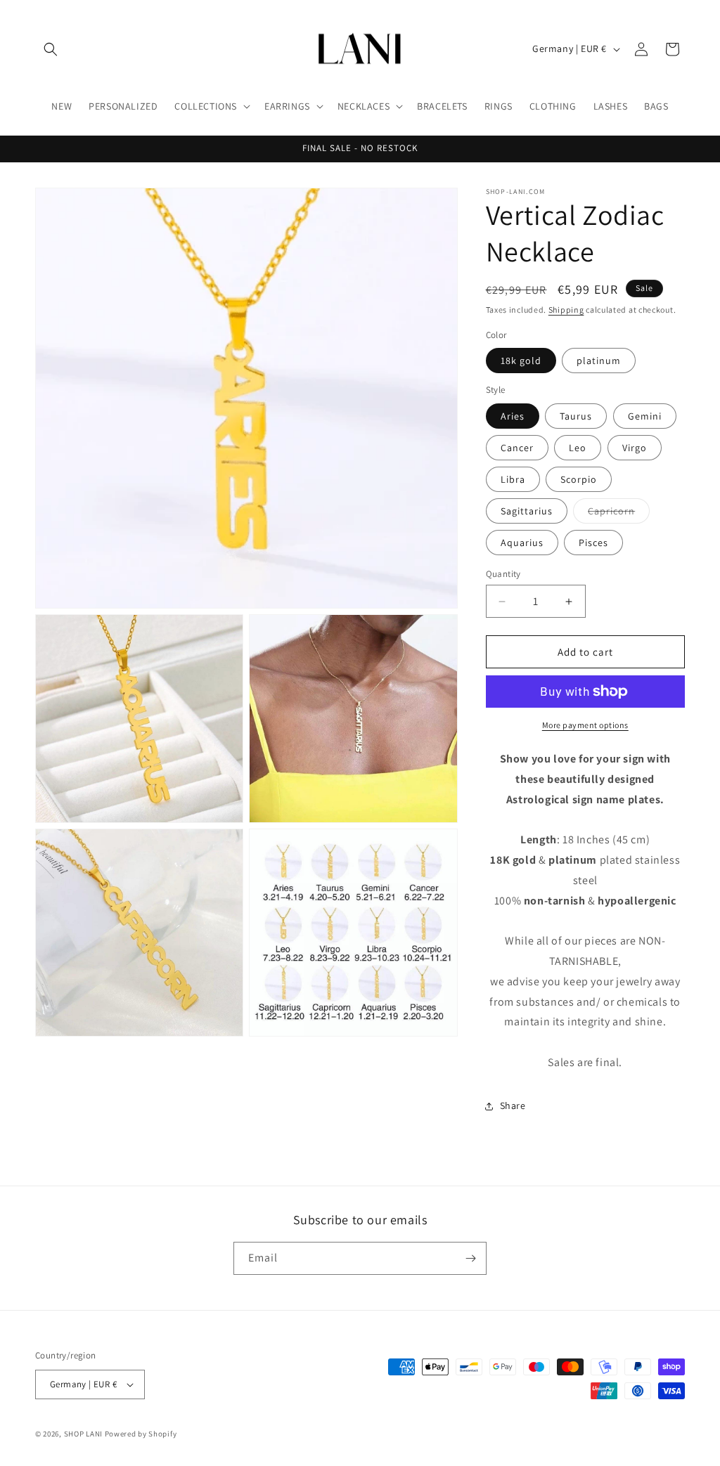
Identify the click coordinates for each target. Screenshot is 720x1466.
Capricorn (619, 514)
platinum (599, 360)
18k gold (521, 360)
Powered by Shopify (141, 1434)
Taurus (576, 416)
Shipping (566, 309)
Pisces (593, 542)
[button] (50, 49)
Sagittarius (527, 511)
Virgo (634, 447)
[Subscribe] (470, 1258)
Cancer (517, 447)
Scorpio (578, 479)
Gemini (645, 416)
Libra (513, 479)
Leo (577, 447)
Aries (513, 416)
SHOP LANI (83, 1434)
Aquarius (522, 542)
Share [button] (513, 1105)
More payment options (585, 725)
